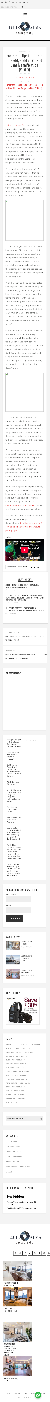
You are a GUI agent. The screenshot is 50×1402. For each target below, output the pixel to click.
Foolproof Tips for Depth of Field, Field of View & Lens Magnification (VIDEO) (24, 63)
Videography (12, 1102)
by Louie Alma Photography (25, 78)
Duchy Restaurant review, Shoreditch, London (13, 809)
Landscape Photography (17, 1071)
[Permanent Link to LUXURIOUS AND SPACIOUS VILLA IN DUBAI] (13, 964)
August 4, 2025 (11, 603)
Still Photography (15, 1091)
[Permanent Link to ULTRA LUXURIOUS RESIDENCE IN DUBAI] (17, 1306)
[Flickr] (21, 2)
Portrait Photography (16, 1075)
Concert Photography (16, 1056)
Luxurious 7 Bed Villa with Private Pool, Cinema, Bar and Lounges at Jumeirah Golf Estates (10, 1349)
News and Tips (24, 52)
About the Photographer (18, 1048)
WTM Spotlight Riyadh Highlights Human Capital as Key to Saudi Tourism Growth (14, 743)
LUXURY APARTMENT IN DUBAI (27, 943)
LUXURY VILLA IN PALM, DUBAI (26, 971)
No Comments (25, 81)
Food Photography (15, 1068)
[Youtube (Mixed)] (28, 2)
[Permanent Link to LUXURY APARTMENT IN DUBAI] (13, 949)
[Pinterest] (17, 2)
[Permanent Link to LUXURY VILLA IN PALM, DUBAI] (13, 978)
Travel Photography (15, 1098)
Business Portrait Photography (21, 1052)
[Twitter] (14, 2)
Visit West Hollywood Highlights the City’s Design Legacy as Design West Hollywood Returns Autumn (14, 796)
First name (11, 895)
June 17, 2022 (10, 613)
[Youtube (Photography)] (7, 2)
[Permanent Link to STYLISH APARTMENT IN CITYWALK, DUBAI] (17, 1280)
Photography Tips (14, 567)
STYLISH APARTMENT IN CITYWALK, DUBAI (11, 1284)
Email (9, 906)
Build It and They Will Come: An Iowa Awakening (14, 819)
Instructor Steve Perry (16, 125)
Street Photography (16, 1095)
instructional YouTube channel (20, 505)
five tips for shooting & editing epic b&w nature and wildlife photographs (23, 527)
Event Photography (15, 1060)
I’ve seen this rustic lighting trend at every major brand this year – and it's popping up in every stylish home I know (24, 598)
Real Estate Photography (18, 1083)
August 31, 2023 (25, 74)
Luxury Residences (14, 1156)
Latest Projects (13, 1151)
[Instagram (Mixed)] (25, 2)
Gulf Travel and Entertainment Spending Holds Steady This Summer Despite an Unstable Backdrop (14, 770)
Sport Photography (15, 1087)
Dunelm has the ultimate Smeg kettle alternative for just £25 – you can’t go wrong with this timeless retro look (14, 833)
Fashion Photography (16, 1064)
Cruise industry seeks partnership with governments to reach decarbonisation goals (24, 609)
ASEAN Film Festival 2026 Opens (13, 783)
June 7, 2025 (10, 590)
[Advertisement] (25, 702)
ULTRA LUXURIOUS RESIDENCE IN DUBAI (10, 1310)
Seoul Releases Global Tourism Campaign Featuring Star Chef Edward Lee (22, 586)
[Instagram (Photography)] (3, 2)
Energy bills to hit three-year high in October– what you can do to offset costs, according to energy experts (13, 870)
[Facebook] (10, 2)
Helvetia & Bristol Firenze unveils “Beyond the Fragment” (13, 755)
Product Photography (16, 1079)
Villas (9, 1172)
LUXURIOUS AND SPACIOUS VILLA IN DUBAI (27, 958)
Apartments (11, 1141)
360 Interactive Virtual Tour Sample (23, 1044)
